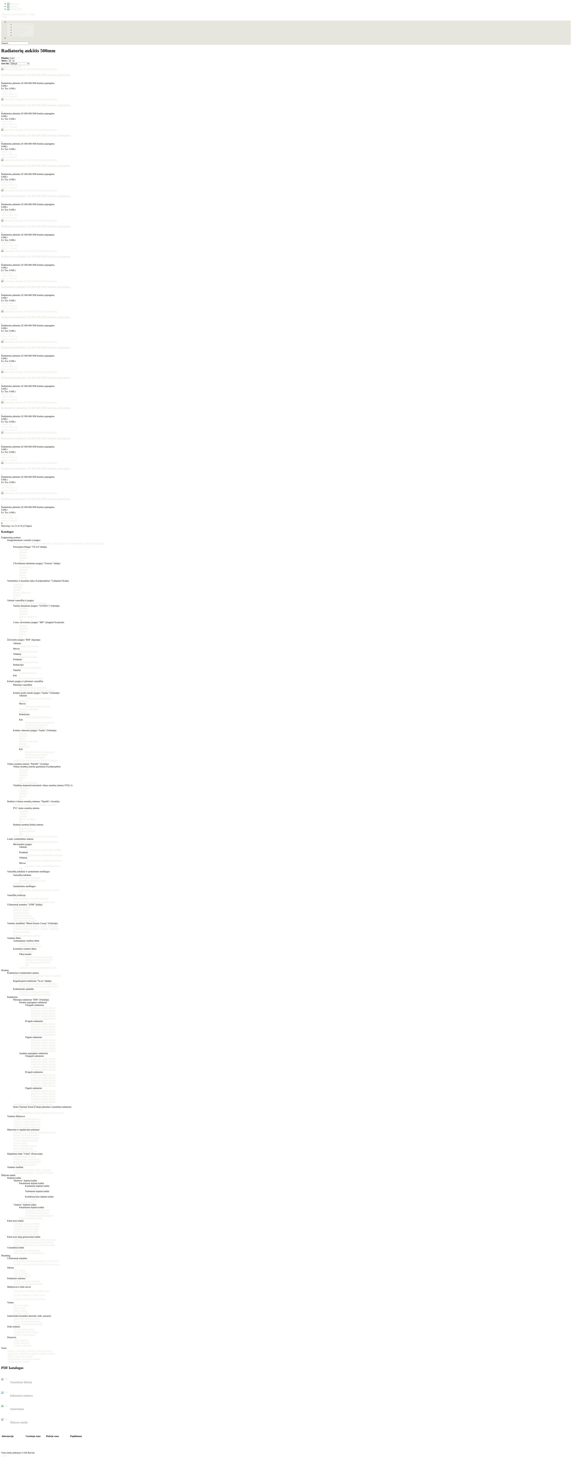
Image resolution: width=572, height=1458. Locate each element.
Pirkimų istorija (32, 1441)
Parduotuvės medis (55, 1444)
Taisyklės (6, 1449)
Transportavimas (9, 1441)
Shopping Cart (18, 14)
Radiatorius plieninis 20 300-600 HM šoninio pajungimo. (36, 74)
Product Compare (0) (11, 66)
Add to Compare (9, 96)
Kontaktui (50, 1439)
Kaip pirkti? (75, 1441)
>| (7, 523)
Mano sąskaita (32, 1439)
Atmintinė (30, 1444)
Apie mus (6, 1439)
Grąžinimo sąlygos (10, 1447)
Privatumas (7, 1444)
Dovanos (74, 1439)
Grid (17, 58)
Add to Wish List (9, 94)
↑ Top (4, 1455)
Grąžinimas (51, 1441)
